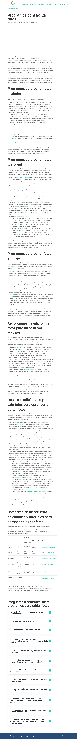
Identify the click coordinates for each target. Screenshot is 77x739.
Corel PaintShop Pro (30, 218)
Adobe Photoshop (25, 177)
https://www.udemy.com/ (48, 552)
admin (11, 22)
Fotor (14, 294)
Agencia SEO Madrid (43, 735)
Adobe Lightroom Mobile (30, 369)
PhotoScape (19, 124)
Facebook (41, 4)
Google (55, 4)
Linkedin (48, 4)
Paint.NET (18, 114)
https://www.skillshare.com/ (48, 558)
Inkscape (14, 142)
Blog (68, 4)
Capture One (20, 202)
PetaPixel (20, 461)
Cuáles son (25, 22)
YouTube (16, 422)
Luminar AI (21, 228)
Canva (14, 271)
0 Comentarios (33, 22)
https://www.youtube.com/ (48, 547)
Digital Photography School (35, 491)
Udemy (15, 434)
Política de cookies (30, 736)
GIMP (13, 102)
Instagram (33, 4)
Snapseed (18, 347)
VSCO (14, 359)
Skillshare (17, 442)
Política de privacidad (17, 736)
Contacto (62, 4)
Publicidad (25, 4)
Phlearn (19, 475)
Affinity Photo (21, 191)
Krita (13, 136)
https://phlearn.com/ (46, 571)
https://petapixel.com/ (47, 564)
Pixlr (13, 283)
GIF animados (46, 126)
